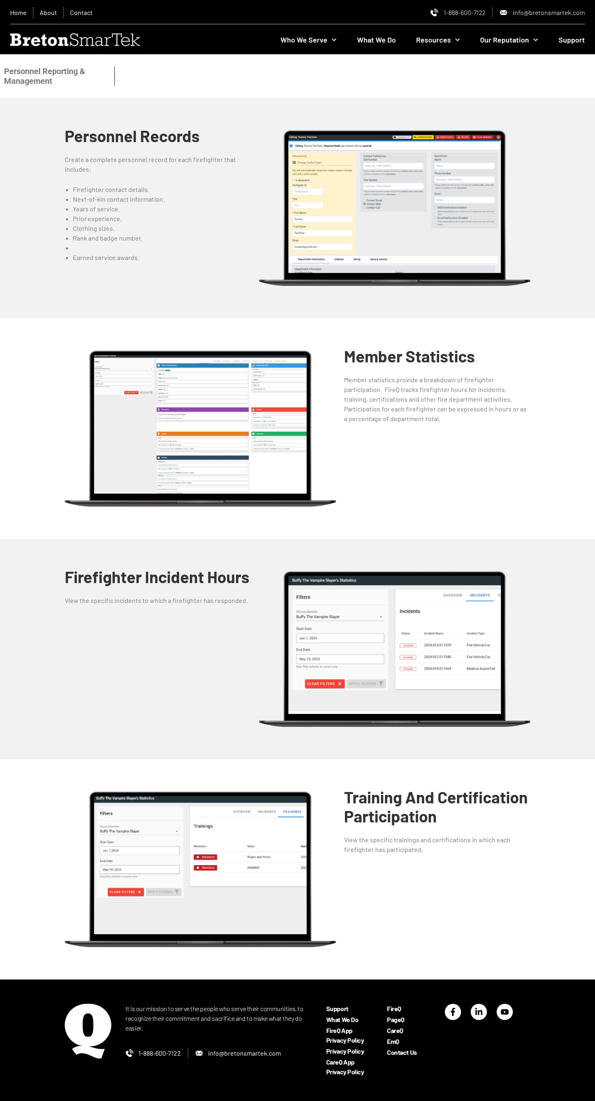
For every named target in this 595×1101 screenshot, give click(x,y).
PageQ (395, 1019)
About (48, 12)
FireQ (394, 1008)
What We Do (376, 39)
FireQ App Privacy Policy (345, 1035)
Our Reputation (504, 39)
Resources (433, 39)
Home (18, 12)
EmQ (393, 1041)
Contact (81, 12)
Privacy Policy (345, 1051)
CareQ (395, 1030)
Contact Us (402, 1052)
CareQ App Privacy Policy (345, 1066)
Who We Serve (303, 39)
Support (572, 39)
